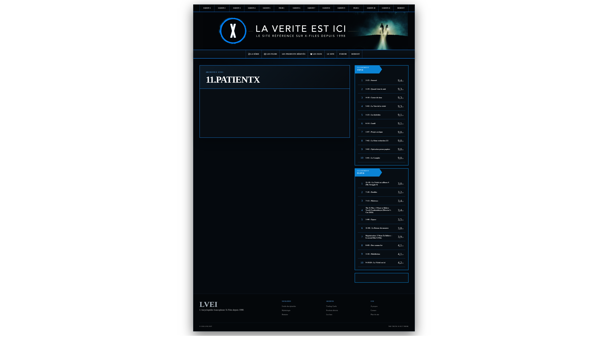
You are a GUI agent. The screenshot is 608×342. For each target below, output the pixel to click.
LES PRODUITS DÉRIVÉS (293, 54)
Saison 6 (296, 8)
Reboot (401, 8)
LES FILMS (271, 54)
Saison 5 (266, 8)
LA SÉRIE (254, 54)
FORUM (343, 54)
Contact (373, 310)
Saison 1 (207, 8)
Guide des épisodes (289, 306)
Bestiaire (285, 314)
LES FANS (317, 54)
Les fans (329, 314)
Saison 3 (237, 8)
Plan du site (375, 314)
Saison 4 (251, 8)
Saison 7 (311, 8)
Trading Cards (331, 306)
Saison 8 (326, 8)
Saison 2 (221, 8)
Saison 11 (386, 8)
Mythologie (286, 310)
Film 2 (356, 8)
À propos (374, 306)
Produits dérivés (332, 310)
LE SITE (330, 54)
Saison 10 (371, 8)
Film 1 (281, 8)
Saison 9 (341, 8)
